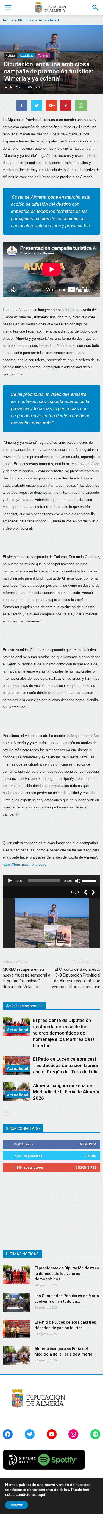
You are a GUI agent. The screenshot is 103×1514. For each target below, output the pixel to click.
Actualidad (27, 55)
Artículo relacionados (24, 1006)
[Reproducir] (10, 881)
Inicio (8, 20)
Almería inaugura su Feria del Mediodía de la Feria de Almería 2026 (66, 1092)
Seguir (90, 1156)
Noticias (10, 55)
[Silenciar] (77, 881)
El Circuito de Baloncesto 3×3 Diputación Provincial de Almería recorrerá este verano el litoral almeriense (76, 978)
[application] (51, 880)
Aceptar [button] (17, 1505)
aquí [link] (41, 1494)
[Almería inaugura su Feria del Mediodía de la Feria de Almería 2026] (16, 1355)
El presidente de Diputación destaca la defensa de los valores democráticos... (67, 1273)
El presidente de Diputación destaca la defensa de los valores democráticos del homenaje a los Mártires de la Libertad (64, 1032)
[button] (95, 7)
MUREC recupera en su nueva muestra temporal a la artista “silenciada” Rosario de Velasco (26, 978)
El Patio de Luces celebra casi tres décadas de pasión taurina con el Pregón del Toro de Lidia (66, 1065)
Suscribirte (86, 1167)
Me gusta (88, 1144)
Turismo (43, 55)
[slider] (90, 880)
